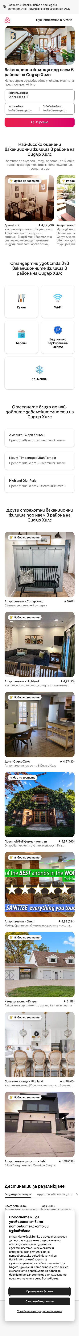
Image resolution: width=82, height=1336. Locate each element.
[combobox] (40, 97)
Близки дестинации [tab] (18, 1194)
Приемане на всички (39, 1291)
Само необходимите (40, 1301)
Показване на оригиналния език (49, 8)
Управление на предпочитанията (39, 1311)
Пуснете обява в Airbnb (54, 20)
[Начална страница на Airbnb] (7, 20)
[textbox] (22, 110)
